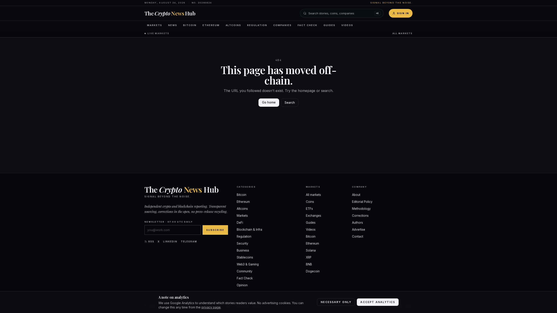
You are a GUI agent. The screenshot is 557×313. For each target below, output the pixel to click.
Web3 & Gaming (248, 264)
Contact (357, 236)
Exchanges (313, 215)
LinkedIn (170, 241)
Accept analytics (377, 302)
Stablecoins (245, 257)
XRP (308, 257)
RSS (151, 241)
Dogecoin (313, 271)
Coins (310, 201)
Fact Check (307, 25)
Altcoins (233, 25)
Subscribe (215, 229)
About (356, 194)
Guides (329, 25)
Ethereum (211, 25)
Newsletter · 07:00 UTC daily (168, 222)
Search (290, 102)
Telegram (189, 241)
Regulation (257, 25)
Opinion (242, 285)
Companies (282, 25)
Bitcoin (189, 25)
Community (244, 271)
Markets (154, 25)
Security (242, 243)
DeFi (240, 222)
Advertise (358, 229)
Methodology (361, 208)
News (172, 25)
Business (243, 250)
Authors (357, 222)
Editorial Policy (362, 201)
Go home (269, 102)
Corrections (360, 215)
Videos (347, 25)
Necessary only (336, 302)
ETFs (309, 208)
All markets (403, 33)
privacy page (211, 307)
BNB (309, 264)
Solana (311, 250)
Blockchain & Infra (249, 229)
